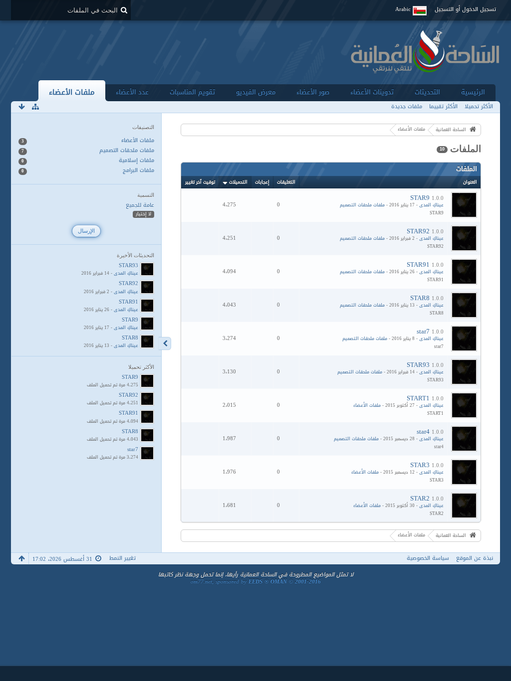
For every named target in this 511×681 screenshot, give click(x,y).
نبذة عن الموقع (474, 558)
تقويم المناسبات (192, 92)
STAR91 (418, 264)
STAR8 (420, 298)
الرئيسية (473, 92)
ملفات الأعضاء (72, 92)
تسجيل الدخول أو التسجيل (465, 9)
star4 (423, 431)
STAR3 (420, 465)
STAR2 (420, 498)
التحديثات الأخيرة (135, 255)
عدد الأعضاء (132, 92)
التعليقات (286, 181)
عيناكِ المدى (431, 204)
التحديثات (427, 92)
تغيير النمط (122, 558)
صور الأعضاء (312, 92)
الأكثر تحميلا (141, 367)
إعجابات (262, 181)
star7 (423, 331)
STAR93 (418, 364)
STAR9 (420, 197)
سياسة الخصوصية (428, 558)
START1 (418, 398)
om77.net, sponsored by (256, 581)
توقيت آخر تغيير (200, 181)
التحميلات (238, 181)
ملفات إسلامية (136, 160)
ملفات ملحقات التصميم (362, 204)
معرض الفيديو (255, 92)
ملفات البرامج (138, 170)
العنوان (470, 181)
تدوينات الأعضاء (372, 92)
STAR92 (418, 231)
